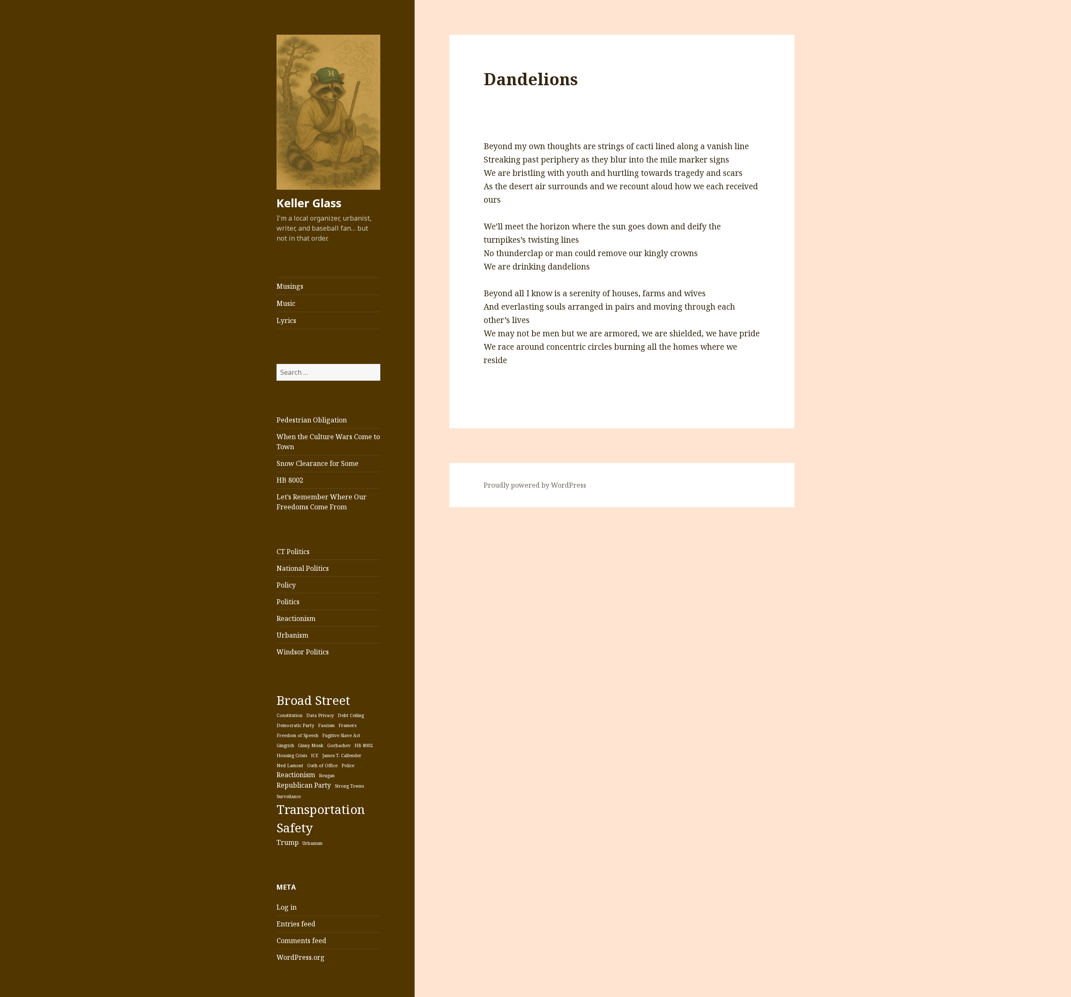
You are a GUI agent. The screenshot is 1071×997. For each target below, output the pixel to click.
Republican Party (304, 785)
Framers (347, 725)
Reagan (327, 775)
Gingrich (285, 745)
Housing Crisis (292, 755)
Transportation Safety (321, 818)
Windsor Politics (303, 651)
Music (286, 303)
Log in (287, 907)
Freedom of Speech (297, 735)
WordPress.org (301, 957)
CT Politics (293, 551)
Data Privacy (320, 715)
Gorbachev (339, 745)
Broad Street (313, 700)
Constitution (289, 715)
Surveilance (289, 796)
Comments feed (301, 940)
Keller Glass (309, 203)
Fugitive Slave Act (341, 735)
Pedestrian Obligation (312, 420)
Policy (286, 585)
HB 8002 (290, 480)
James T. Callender (341, 755)
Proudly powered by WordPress (535, 485)
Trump (288, 842)
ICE (314, 755)
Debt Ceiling (351, 715)
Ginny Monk (310, 745)
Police (347, 765)
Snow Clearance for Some (318, 463)
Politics (288, 601)
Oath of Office (322, 765)
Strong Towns (349, 786)
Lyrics (286, 320)
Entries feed (296, 923)
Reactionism (296, 618)
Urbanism (292, 635)
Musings (290, 286)
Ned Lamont (290, 765)
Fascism (326, 725)
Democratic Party (295, 725)
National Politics (303, 568)
